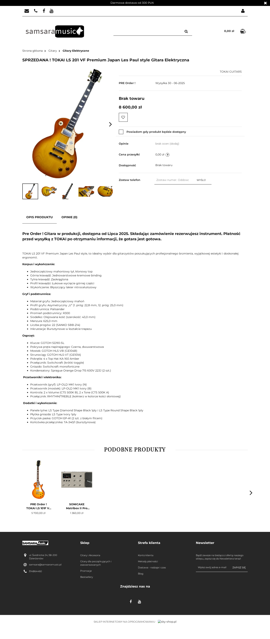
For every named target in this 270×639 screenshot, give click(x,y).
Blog (140, 573)
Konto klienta (145, 555)
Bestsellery (86, 576)
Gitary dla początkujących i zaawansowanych (95, 563)
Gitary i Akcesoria (90, 555)
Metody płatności (148, 561)
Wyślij (201, 180)
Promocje (86, 570)
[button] (106, 543)
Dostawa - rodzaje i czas (152, 567)
